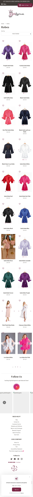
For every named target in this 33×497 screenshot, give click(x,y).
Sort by (3, 31)
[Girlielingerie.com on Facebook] (15, 459)
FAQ (17, 420)
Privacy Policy (16, 444)
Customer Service (16, 424)
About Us (16, 442)
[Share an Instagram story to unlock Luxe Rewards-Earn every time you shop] (16, 387)
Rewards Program (16, 430)
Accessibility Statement (16, 449)
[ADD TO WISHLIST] (3, 41)
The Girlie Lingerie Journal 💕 (16, 451)
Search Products (16, 432)
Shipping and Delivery (16, 426)
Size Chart (16, 434)
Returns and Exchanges (16, 428)
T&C (16, 446)
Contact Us (16, 422)
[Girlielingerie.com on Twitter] (11, 459)
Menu (4, 4)
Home (2, 23)
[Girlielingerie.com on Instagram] (22, 459)
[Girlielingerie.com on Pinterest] (18, 459)
